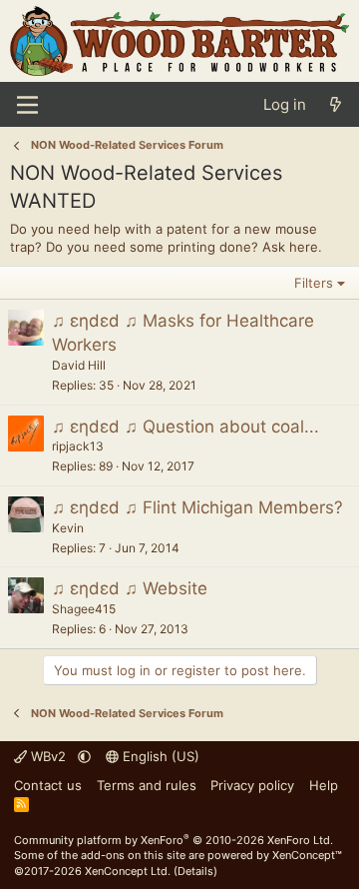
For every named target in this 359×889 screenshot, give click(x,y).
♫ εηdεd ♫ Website (129, 588)
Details (195, 871)
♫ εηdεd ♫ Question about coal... (185, 427)
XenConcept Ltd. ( (131, 871)
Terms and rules (146, 785)
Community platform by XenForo (173, 840)
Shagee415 (84, 608)
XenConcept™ (307, 855)
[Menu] (27, 105)
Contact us (48, 785)
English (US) (159, 756)
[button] (84, 756)
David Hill (79, 365)
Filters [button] (313, 283)
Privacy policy (252, 785)
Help (323, 785)
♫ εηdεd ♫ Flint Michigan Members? (197, 507)
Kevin (68, 527)
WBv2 (48, 756)
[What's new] (335, 104)
